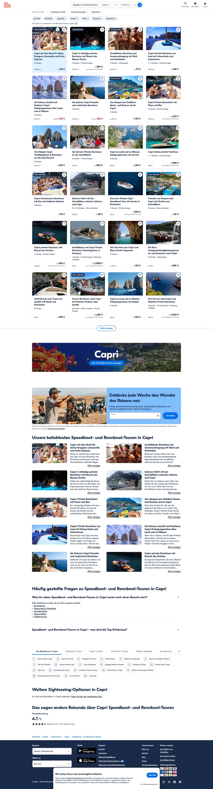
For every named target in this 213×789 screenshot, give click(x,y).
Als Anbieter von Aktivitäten (166, 750)
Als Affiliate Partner (167, 760)
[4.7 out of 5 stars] (39, 724)
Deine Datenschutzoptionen (109, 761)
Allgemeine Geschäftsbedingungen (111, 765)
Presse (144, 761)
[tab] (47, 651)
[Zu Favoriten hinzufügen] (64, 29)
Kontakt (101, 749)
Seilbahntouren (40, 617)
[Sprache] (195, 3)
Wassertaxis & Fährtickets (45, 609)
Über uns (145, 749)
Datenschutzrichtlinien (56, 429)
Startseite (36, 737)
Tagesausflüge (40, 614)
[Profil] (205, 3)
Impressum (102, 753)
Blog (143, 757)
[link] (49, 50)
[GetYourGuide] (7, 5)
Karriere (145, 753)
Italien (45, 737)
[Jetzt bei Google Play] (86, 751)
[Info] (76, 23)
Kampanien (56, 737)
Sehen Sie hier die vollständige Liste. (86, 697)
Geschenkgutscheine (149, 765)
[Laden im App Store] (86, 760)
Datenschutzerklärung (106, 757)
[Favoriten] (185, 3)
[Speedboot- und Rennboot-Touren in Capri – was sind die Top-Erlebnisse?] (178, 629)
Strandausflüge (40, 611)
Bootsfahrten (39, 606)
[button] (49, 50)
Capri (66, 737)
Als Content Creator (167, 756)
